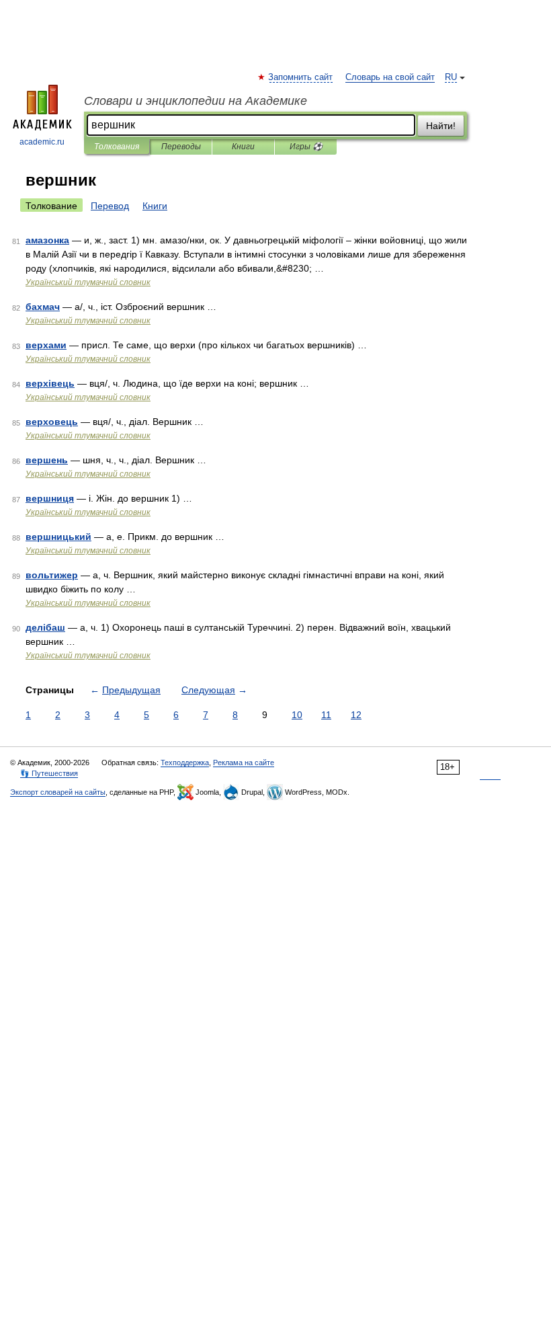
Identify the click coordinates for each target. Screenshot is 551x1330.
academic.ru (42, 142)
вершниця (50, 498)
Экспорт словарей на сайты (57, 792)
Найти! (441, 125)
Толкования (116, 146)
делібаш (45, 627)
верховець (52, 421)
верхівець (50, 383)
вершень (47, 460)
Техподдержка (185, 762)
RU (451, 77)
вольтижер (52, 575)
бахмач (43, 306)
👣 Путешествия (49, 773)
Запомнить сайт (301, 77)
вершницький (58, 536)
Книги (243, 146)
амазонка (47, 240)
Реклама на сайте (243, 762)
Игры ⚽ (306, 146)
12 (356, 714)
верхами (46, 345)
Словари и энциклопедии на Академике (195, 101)
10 (297, 714)
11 (326, 714)
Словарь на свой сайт (390, 77)
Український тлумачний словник (88, 282)
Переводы (181, 146)
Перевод (110, 205)
